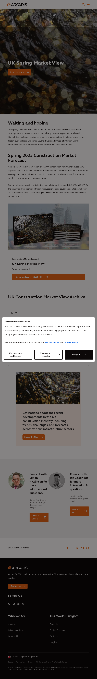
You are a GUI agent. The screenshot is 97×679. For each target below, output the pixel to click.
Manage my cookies (46, 354)
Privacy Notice (52, 343)
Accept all (76, 355)
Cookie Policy (71, 343)
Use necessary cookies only (15, 354)
